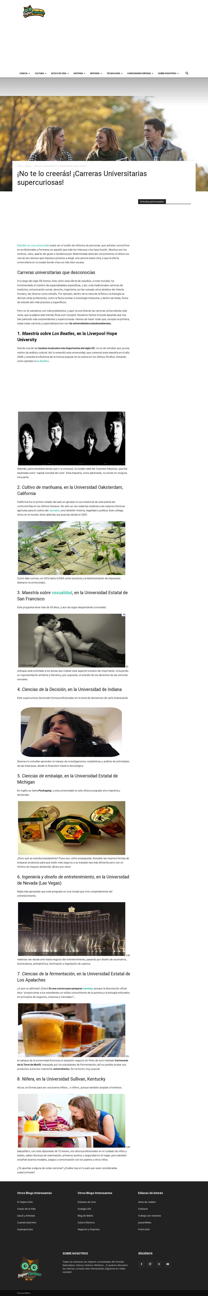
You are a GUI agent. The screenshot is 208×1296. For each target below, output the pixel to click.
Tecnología (113, 73)
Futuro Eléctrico (86, 1222)
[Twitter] (159, 1264)
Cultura (39, 73)
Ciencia (23, 73)
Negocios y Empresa (89, 1229)
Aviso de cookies (147, 1201)
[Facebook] (141, 1264)
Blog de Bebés (85, 1215)
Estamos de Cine (87, 1201)
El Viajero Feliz (25, 1201)
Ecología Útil (84, 1208)
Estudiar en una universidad (33, 245)
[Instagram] (150, 1264)
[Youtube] (167, 1264)
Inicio (19, 166)
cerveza (88, 988)
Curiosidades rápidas (139, 73)
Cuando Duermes (26, 1222)
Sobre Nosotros (167, 73)
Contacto (143, 1208)
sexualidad (62, 592)
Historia (78, 73)
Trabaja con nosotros (149, 1215)
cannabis (54, 510)
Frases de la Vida (26, 1208)
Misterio (95, 73)
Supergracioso (25, 1229)
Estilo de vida (58, 73)
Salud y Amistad (26, 1215)
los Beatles (42, 361)
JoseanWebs (144, 1222)
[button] (187, 73)
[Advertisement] (131, 12)
